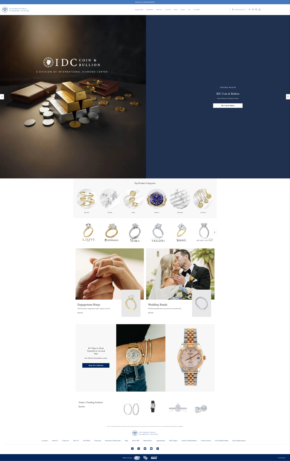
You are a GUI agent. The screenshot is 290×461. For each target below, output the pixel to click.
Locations (45, 441)
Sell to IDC (135, 441)
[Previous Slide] (2, 96)
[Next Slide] (288, 96)
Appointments (160, 441)
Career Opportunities (239, 441)
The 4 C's (76, 441)
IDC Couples (173, 441)
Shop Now (80, 312)
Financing (98, 441)
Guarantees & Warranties (113, 441)
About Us (55, 441)
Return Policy (148, 441)
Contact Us (65, 441)
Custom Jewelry (206, 441)
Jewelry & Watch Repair (189, 441)
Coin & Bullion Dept (221, 441)
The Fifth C (86, 441)
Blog (126, 441)
